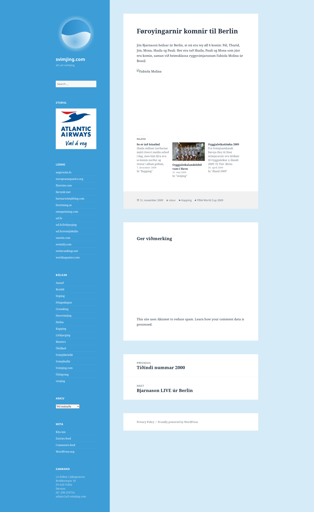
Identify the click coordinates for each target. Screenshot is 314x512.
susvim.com (63, 238)
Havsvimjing (63, 315)
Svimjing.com (64, 368)
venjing (60, 381)
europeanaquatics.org (69, 179)
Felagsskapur (64, 302)
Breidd (60, 289)
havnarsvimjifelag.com (70, 198)
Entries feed (63, 438)
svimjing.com (70, 59)
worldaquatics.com (68, 257)
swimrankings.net (67, 251)
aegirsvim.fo (63, 172)
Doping (60, 296)
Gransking (62, 309)
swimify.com (63, 244)
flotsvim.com (64, 185)
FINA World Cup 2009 (210, 200)
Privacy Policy (145, 422)
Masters (61, 342)
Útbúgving (62, 374)
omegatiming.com (67, 211)
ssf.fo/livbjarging (66, 225)
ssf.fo (59, 218)
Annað (60, 283)
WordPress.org (65, 451)
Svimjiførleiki (64, 355)
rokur (172, 200)
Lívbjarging (63, 335)
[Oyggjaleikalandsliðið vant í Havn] (188, 151)
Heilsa (60, 322)
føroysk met (63, 192)
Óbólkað (61, 348)
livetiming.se (64, 205)
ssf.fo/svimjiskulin (67, 231)
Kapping (61, 328)
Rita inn (61, 432)
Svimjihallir (63, 361)
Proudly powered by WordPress (178, 422)
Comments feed (65, 445)
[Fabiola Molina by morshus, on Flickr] (191, 99)
